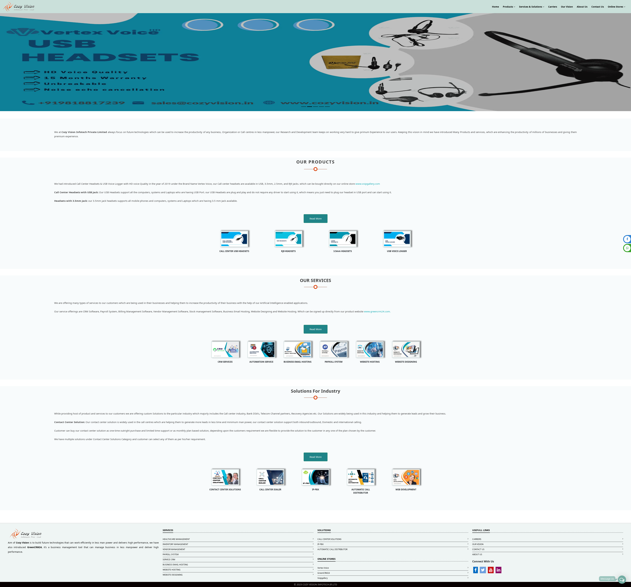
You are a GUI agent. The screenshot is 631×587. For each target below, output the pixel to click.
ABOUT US (477, 554)
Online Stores (616, 6)
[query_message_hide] (621, 579)
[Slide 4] (321, 107)
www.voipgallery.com (367, 183)
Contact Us (597, 6)
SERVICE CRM (169, 559)
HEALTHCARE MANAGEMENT (176, 539)
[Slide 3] (315, 107)
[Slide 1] (303, 107)
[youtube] (491, 570)
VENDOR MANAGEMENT (174, 549)
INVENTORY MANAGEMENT (175, 544)
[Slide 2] (309, 107)
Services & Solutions (531, 6)
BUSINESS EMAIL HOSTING (175, 564)
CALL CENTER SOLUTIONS (329, 539)
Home (495, 6)
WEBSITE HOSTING (171, 569)
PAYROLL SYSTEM (171, 554)
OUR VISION (477, 544)
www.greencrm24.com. (377, 311)
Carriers (552, 6)
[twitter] (483, 570)
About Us (582, 6)
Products (508, 6)
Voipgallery (322, 578)
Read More (316, 218)
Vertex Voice (323, 567)
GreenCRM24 (323, 573)
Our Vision (567, 6)
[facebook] (475, 570)
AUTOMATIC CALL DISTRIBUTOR (332, 549)
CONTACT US (478, 549)
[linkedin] (498, 570)
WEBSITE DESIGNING (173, 574)
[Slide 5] (327, 107)
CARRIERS (476, 539)
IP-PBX (320, 544)
